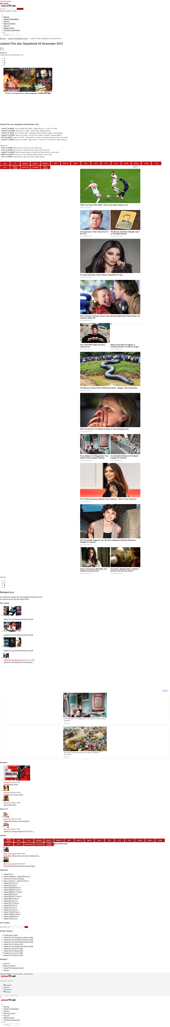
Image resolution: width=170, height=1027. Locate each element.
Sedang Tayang (8, 840)
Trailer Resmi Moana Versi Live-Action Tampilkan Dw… (22, 856)
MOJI (99, 840)
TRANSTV (149, 840)
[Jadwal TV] (8, 6)
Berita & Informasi (9, 853)
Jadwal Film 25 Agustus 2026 (13, 948)
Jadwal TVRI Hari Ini (10, 918)
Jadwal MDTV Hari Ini (11, 894)
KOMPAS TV (59, 840)
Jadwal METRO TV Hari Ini (12, 896)
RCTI (109, 840)
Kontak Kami (29, 974)
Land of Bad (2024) (10, 805)
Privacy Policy (18, 974)
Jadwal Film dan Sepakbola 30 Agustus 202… (19, 662)
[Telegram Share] (4, 63)
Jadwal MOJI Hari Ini (10, 901)
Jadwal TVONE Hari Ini (11, 916)
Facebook (8, 985)
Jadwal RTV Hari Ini (10, 907)
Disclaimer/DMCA (6, 974)
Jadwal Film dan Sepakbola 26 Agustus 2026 (18, 946)
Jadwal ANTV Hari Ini (11, 883)
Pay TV (19, 844)
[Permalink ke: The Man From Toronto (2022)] (6, 790)
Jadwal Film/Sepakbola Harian (14, 660)
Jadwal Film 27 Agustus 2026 (13, 944)
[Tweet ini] (4, 61)
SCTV (129, 840)
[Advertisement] (53, 108)
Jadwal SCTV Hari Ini (11, 909)
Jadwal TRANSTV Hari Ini (12, 914)
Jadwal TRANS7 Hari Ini (12, 912)
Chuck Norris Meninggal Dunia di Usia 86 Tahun (19, 866)
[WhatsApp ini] (4, 65)
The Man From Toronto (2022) (13, 794)
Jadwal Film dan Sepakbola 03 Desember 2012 (21, 597)
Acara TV (7, 819)
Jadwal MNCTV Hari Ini (11, 898)
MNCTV (89, 840)
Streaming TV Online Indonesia (14, 878)
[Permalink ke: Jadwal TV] (2, 50)
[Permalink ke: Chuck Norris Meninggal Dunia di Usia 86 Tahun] (6, 861)
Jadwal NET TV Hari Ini (11, 903)
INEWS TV (49, 840)
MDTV (69, 840)
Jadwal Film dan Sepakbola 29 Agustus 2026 (18, 635)
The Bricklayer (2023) (11, 784)
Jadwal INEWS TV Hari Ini (12, 889)
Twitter (7, 987)
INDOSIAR (39, 840)
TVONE (160, 840)
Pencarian (20, 9)
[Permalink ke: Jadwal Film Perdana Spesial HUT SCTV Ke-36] (6, 827)
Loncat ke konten (5, 1)
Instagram (8, 989)
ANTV (18, 840)
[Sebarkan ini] (4, 58)
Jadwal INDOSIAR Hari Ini (12, 887)
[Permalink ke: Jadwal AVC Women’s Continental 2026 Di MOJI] (6, 816)
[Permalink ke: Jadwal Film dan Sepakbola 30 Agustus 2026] (12, 615)
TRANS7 (140, 840)
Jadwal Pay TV (8, 874)
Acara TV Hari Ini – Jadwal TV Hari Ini (16, 881)
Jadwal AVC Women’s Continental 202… (17, 821)
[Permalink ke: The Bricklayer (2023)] (17, 780)
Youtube (7, 991)
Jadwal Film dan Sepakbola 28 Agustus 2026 (18, 650)
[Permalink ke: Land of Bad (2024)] (6, 800)
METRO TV (79, 840)
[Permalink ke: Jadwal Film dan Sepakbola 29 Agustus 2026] (12, 631)
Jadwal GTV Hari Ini (10, 885)
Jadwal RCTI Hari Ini (10, 905)
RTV (120, 840)
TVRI (8, 844)
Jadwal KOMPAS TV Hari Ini (13, 892)
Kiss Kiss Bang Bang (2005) (14, 599)
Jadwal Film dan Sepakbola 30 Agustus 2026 (18, 619)
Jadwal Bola (29, 844)
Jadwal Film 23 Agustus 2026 (13, 955)
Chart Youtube (49, 844)
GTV (29, 840)
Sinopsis (6, 782)
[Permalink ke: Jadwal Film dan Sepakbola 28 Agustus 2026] (12, 647)
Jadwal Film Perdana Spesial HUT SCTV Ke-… (19, 831)
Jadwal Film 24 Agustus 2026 (13, 951)
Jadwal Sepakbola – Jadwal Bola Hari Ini (17, 876)
